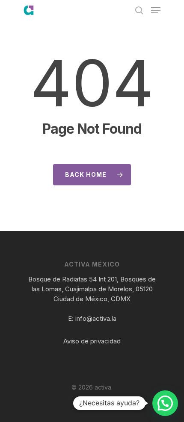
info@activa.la (95, 318)
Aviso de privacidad (92, 341)
